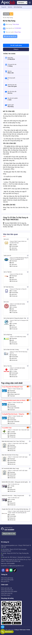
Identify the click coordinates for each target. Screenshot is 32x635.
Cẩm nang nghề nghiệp (7, 579)
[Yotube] (7, 570)
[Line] (11, 570)
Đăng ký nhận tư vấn (9, 533)
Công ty (16, 49)
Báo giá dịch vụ (5, 581)
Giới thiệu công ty (5, 595)
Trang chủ (3, 7)
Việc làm (10, 7)
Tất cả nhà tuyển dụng (7, 578)
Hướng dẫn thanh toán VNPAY (9, 591)
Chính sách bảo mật (6, 588)
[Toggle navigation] (29, 2)
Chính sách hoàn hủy (6, 593)
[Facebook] (3, 570)
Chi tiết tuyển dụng (16, 45)
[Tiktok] (15, 570)
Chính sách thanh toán (7, 590)
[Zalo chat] (2, 627)
